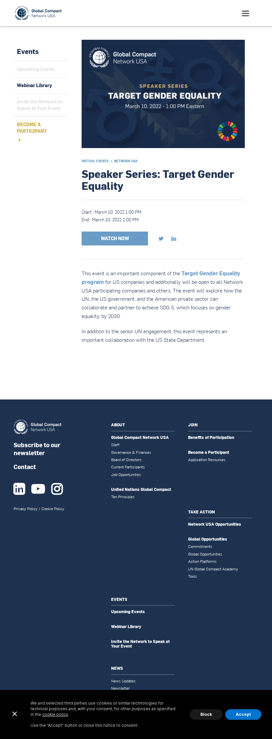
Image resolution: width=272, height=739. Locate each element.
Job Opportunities (126, 474)
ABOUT (118, 425)
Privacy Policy (25, 508)
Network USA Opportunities (214, 524)
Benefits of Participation (211, 437)
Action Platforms (202, 561)
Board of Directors (126, 459)
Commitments (200, 546)
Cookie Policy (52, 508)
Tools (192, 576)
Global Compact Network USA (140, 437)
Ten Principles (123, 497)
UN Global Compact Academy (213, 569)
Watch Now (115, 238)
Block (206, 714)
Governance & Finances (131, 452)
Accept (243, 714)
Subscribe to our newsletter (37, 449)
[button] (246, 13)
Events (28, 51)
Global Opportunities (207, 539)
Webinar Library (126, 626)
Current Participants (128, 467)
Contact (25, 466)
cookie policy (55, 714)
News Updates (123, 681)
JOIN (193, 425)
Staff (115, 445)
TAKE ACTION (201, 512)
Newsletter (120, 688)
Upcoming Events (128, 611)
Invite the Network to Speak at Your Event (140, 644)
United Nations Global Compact (141, 489)
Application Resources (207, 459)
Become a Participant (208, 452)
